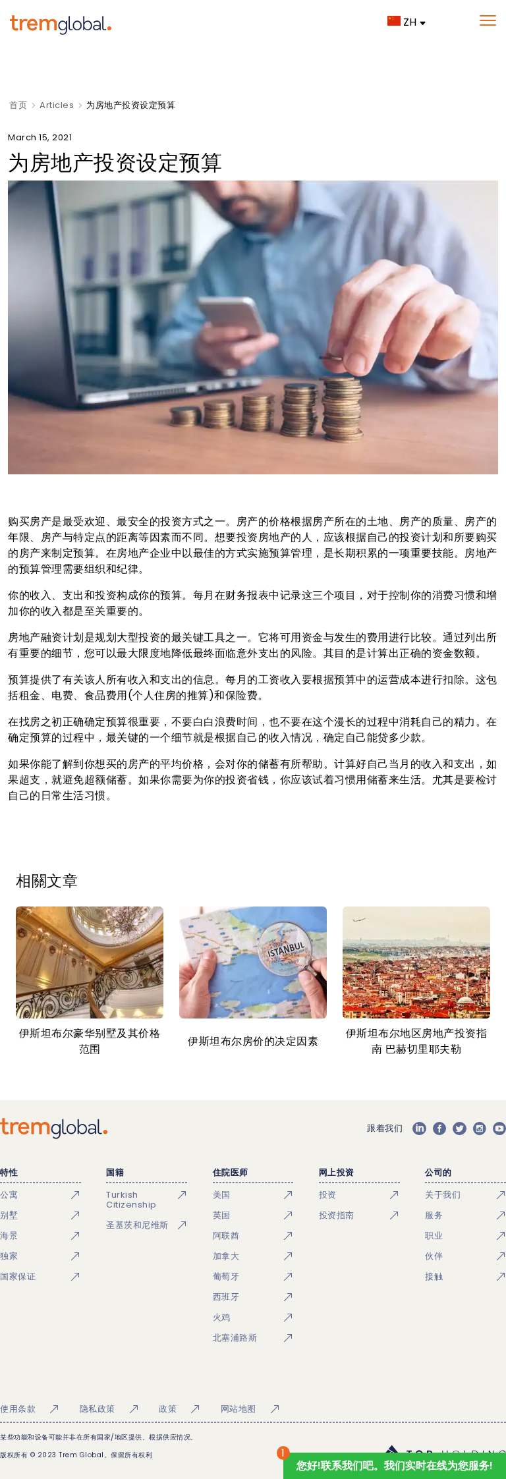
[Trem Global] (53, 1128)
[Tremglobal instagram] (479, 1128)
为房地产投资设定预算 (130, 105)
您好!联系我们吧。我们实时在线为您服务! (394, 1465)
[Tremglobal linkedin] (419, 1128)
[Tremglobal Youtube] (499, 1128)
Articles (57, 105)
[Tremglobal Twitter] (459, 1128)
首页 (18, 105)
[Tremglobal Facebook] (439, 1128)
